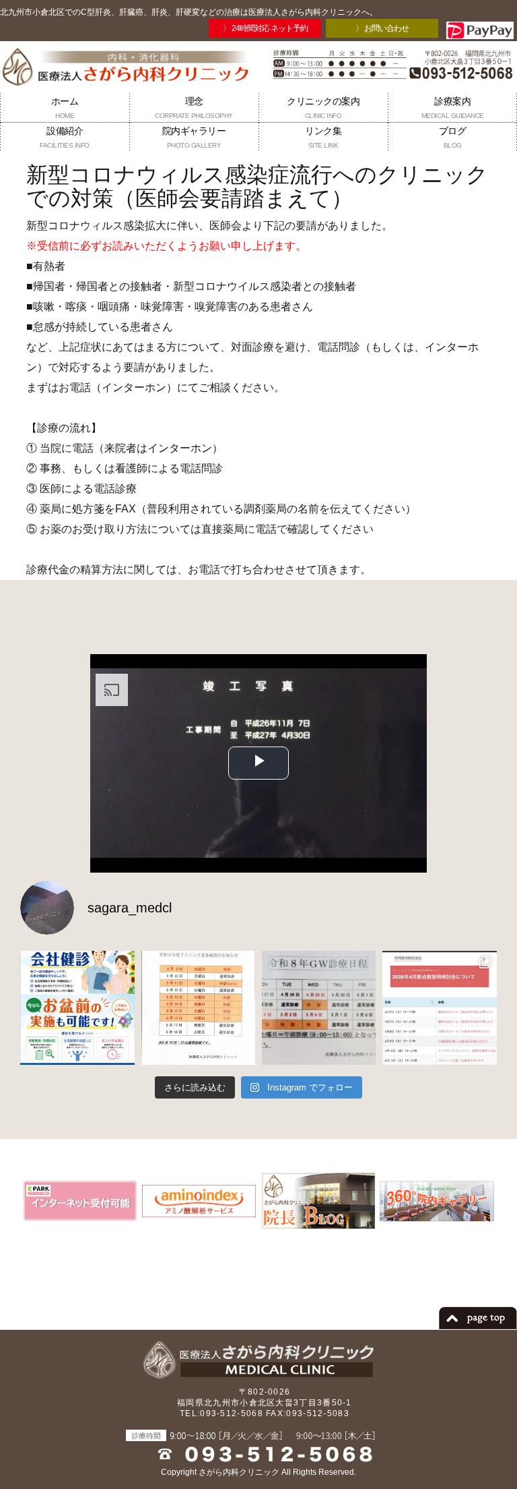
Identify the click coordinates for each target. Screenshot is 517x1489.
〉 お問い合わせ (382, 28)
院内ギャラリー (194, 137)
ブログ (453, 137)
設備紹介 (65, 137)
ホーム (65, 107)
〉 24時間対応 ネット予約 (265, 28)
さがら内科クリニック (239, 1472)
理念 (194, 107)
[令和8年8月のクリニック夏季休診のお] (198, 1008)
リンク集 (323, 137)
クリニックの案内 (323, 107)
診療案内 (452, 107)
